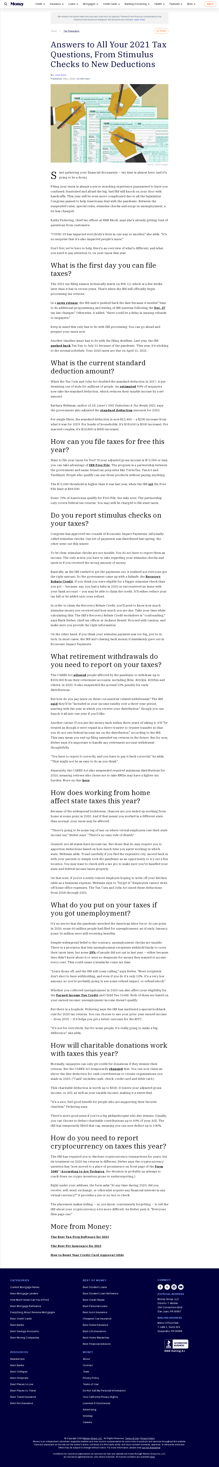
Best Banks (17, 1325)
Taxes (54, 31)
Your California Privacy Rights (100, 1397)
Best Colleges (19, 1371)
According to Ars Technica (83, 1171)
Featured (174, 4)
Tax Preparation (71, 31)
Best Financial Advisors (97, 1344)
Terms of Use (91, 1384)
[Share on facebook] (160, 1287)
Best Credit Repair (94, 1300)
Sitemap (88, 1416)
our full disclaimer (151, 1447)
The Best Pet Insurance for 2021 (76, 1246)
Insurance (55, 4)
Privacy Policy (91, 1378)
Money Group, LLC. (93, 1438)
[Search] (6, 4)
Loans (71, 4)
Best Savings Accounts (24, 1331)
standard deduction (116, 410)
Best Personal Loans (95, 1306)
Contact (88, 1365)
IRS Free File (99, 465)
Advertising (89, 1409)
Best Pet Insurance (21, 1403)
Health (158, 4)
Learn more (139, 19)
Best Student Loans (95, 1287)
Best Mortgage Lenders (24, 1293)
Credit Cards (110, 4)
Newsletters (17, 1359)
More (190, 4)
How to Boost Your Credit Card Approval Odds (87, 1255)
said (54, 704)
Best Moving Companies (24, 1337)
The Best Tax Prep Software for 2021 (80, 1237)
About (86, 1359)
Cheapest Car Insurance (97, 1318)
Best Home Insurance (95, 1325)
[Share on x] (167, 1287)
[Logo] (17, 4)
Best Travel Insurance (23, 1397)
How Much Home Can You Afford (29, 1300)
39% (92, 952)
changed (116, 1069)
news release (67, 303)
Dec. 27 (159, 308)
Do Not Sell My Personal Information (104, 1390)
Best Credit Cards (21, 1318)
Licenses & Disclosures (97, 1403)
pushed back (61, 346)
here (86, 780)
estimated (128, 386)
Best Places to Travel (23, 1390)
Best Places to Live (21, 1384)
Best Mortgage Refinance (25, 1306)
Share (163, 31)
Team (86, 1371)
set (150, 484)
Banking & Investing (136, 4)
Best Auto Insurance (95, 1312)
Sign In (210, 4)
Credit (38, 4)
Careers (87, 1422)
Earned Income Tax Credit (77, 995)
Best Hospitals (19, 1378)
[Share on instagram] (174, 1287)
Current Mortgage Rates (24, 1287)
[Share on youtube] (181, 1287)
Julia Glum (60, 75)
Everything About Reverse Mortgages (32, 1312)
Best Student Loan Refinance (100, 1293)
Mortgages (89, 4)
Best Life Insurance (94, 1331)
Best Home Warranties (96, 1337)
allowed (79, 675)
